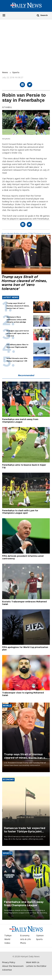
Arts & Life (25, 939)
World (7, 939)
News (5, 73)
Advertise (7, 970)
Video (7, 943)
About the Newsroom (13, 966)
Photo (23, 943)
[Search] (38, 15)
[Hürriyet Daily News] (26, 6)
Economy (24, 936)
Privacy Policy (8, 963)
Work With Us (32, 963)
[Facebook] (22, 84)
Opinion (40, 936)
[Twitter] (29, 84)
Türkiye (8, 936)
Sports (15, 73)
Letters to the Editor (36, 966)
